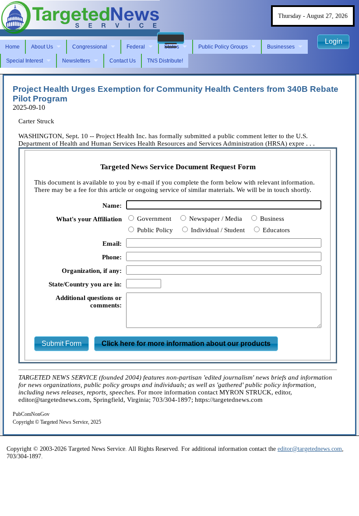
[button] (170, 38)
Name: (112, 205)
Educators (275, 230)
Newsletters (76, 61)
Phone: (112, 257)
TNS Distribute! (165, 61)
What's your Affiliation (89, 219)
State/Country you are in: (85, 284)
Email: (112, 243)
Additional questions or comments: (89, 301)
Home (12, 47)
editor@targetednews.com (310, 448)
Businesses (281, 47)
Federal (136, 47)
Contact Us (122, 61)
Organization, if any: (92, 270)
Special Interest (24, 61)
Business (271, 218)
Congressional (89, 47)
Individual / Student (217, 230)
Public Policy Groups (223, 47)
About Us (42, 47)
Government (153, 218)
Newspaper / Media (214, 218)
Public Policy (154, 230)
